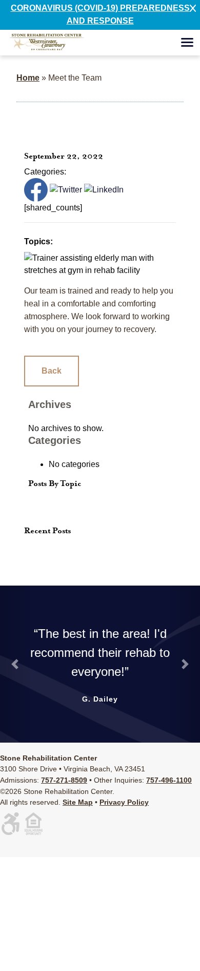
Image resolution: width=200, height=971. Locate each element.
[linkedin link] (104, 189)
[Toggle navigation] (187, 44)
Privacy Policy (124, 802)
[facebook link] (36, 189)
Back (52, 370)
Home (27, 77)
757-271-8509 (64, 780)
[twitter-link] (66, 189)
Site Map (78, 802)
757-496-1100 (169, 780)
